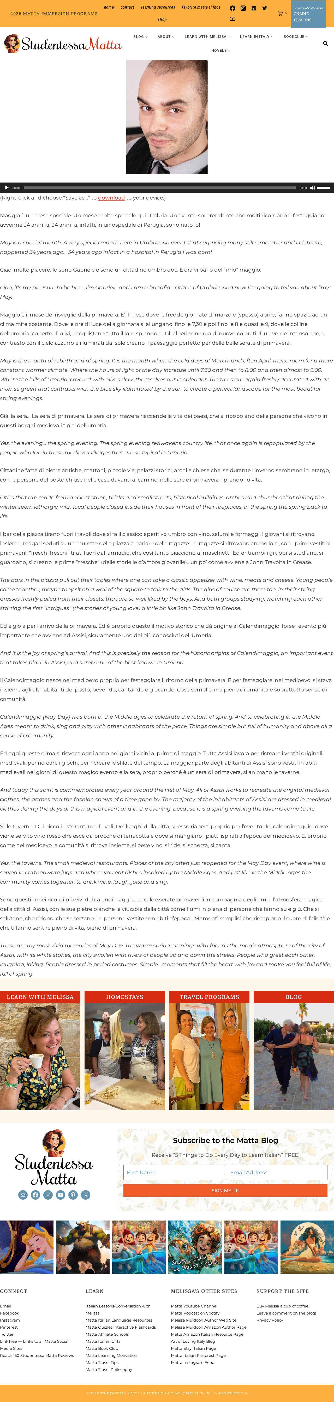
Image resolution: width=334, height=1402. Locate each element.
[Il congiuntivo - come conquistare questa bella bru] (83, 1247)
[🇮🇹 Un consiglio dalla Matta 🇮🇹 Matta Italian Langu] (195, 1247)
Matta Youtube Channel (194, 1306)
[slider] (324, 187)
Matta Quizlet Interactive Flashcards (121, 1327)
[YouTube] (232, 19)
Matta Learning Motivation (111, 1355)
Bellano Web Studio (227, 1393)
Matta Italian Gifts (103, 1341)
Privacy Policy (270, 1320)
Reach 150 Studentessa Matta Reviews (37, 1355)
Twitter (7, 1334)
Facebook (9, 1313)
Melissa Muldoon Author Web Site (203, 1320)
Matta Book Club (102, 1348)
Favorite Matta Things (201, 7)
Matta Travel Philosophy (109, 1369)
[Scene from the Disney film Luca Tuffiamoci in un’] (139, 1247)
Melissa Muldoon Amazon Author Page (209, 1327)
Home (109, 7)
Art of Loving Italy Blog (193, 1341)
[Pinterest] (254, 8)
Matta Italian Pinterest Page (198, 1355)
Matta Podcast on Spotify (195, 1313)
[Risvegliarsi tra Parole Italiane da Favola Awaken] (26, 1247)
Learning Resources (158, 7)
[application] (167, 188)
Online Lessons (303, 16)
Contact (128, 7)
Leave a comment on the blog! (286, 1313)
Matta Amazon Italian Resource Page (207, 1334)
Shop (162, 19)
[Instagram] (243, 8)
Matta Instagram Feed (192, 1362)
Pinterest (9, 1327)
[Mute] (312, 187)
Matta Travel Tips (102, 1362)
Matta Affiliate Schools (107, 1334)
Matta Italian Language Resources (119, 1320)
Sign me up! (226, 1190)
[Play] (6, 187)
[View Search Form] (325, 43)
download (111, 198)
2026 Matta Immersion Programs (54, 13)
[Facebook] (232, 8)
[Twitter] (264, 8)
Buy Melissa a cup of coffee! (283, 1306)
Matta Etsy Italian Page (193, 1348)
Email (5, 1306)
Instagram (10, 1320)
